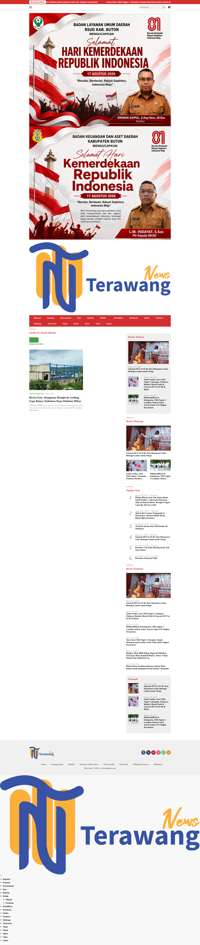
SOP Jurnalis (108, 764)
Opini (87, 324)
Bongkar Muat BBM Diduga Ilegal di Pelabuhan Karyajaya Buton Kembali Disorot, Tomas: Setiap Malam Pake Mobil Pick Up (146, 655)
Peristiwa (159, 318)
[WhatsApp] (163, 752)
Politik (103, 318)
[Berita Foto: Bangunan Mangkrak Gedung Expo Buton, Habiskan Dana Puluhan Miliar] (56, 370)
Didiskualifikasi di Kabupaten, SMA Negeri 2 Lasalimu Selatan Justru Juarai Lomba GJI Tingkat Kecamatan (155, 403)
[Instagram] (158, 752)
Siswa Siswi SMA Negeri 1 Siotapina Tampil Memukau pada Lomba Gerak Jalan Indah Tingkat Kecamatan (103, 2)
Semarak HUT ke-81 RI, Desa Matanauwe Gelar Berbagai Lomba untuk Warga (148, 370)
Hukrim (90, 318)
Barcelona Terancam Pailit (146, 558)
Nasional (50, 318)
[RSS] (168, 752)
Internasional (65, 318)
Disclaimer (158, 764)
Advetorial (52, 324)
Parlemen (10, 903)
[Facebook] (143, 752)
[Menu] (31, 7)
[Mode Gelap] (169, 7)
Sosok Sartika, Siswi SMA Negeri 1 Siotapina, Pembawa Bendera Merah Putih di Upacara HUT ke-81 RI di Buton (156, 385)
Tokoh (76, 324)
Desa (79, 318)
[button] (164, 7)
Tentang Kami (57, 764)
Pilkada (9, 900)
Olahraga (37, 324)
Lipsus (109, 324)
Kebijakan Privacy (141, 764)
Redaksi (71, 764)
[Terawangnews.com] (100, 277)
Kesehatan (133, 318)
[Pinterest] (153, 752)
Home (43, 764)
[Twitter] (148, 752)
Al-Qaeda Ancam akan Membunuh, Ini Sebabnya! (151, 527)
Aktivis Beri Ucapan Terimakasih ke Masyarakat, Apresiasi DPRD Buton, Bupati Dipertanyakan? (150, 515)
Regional (37, 318)
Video (98, 324)
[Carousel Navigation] (75, 340)
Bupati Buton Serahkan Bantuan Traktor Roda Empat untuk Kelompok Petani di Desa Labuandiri (147, 667)
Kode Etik (123, 764)
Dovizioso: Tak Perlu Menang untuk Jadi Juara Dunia (152, 549)
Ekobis (147, 318)
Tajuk (64, 324)
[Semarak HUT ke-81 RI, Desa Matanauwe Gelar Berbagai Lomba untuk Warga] (148, 352)
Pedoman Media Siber (89, 764)
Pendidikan (118, 318)
